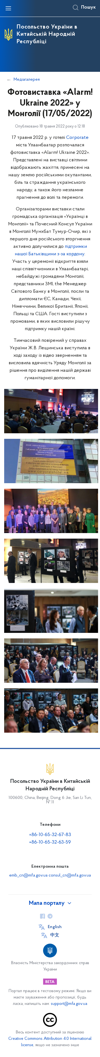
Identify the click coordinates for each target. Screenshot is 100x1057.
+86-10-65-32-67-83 (50, 834)
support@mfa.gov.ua (69, 1004)
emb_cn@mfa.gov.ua (28, 875)
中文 (54, 935)
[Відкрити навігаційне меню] (8, 8)
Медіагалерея (27, 79)
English (55, 927)
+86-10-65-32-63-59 (50, 842)
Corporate (77, 137)
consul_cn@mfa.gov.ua (70, 875)
